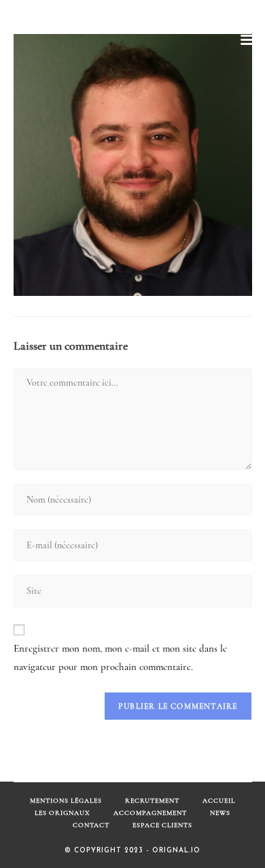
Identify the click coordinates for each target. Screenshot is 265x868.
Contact (91, 825)
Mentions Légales (66, 801)
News (220, 813)
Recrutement (152, 801)
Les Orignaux (62, 813)
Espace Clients (162, 825)
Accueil (218, 801)
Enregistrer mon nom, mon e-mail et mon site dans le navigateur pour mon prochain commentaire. (120, 657)
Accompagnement (150, 813)
